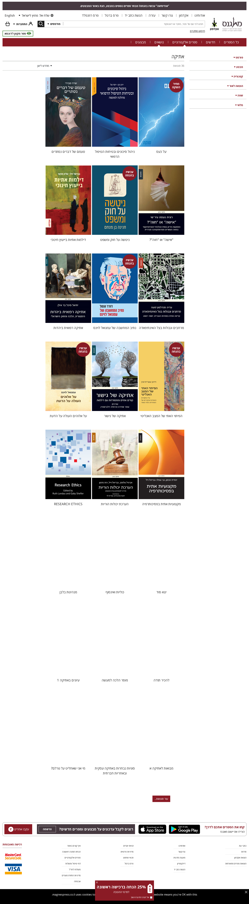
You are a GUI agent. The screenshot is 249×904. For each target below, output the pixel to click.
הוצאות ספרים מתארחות (235, 863)
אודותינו (199, 15)
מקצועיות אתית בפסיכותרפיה (161, 504)
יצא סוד (161, 592)
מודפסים (55, 24)
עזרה (152, 15)
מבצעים (140, 42)
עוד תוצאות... (161, 799)
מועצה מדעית (179, 857)
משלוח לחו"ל (75, 869)
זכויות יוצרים (128, 845)
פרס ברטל (112, 15)
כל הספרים (231, 42)
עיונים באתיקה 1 (68, 680)
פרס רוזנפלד (90, 15)
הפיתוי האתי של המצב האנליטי (161, 416)
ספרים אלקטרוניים (184, 42)
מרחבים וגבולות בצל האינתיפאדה (161, 327)
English (10, 15)
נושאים (159, 42)
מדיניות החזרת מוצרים (71, 875)
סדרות (243, 851)
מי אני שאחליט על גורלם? (68, 768)
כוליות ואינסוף (115, 592)
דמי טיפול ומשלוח (73, 863)
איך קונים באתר (74, 845)
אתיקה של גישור (115, 416)
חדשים (210, 42)
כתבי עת (242, 845)
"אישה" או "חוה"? (161, 239)
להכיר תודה (161, 680)
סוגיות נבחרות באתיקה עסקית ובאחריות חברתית (115, 770)
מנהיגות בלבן (68, 592)
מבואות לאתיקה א (161, 768)
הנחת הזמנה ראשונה (71, 851)
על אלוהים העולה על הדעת (68, 416)
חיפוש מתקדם (197, 31)
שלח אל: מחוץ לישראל (35, 15)
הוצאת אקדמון (240, 857)
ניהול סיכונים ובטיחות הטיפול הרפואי (115, 154)
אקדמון (183, 15)
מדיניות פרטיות (127, 851)
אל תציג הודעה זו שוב (140, 897)
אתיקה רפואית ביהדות (68, 327)
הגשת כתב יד (133, 15)
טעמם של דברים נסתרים (68, 151)
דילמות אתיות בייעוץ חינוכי (68, 239)
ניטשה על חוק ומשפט (115, 239)
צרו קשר (167, 15)
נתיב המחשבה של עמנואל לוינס (114, 327)
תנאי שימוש (128, 857)
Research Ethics (68, 504)
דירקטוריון (181, 863)
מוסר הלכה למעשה (115, 680)
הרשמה (47, 829)
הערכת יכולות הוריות (115, 504)
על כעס (161, 151)
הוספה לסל (161, 141)
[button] (28, 66)
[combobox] (134, 24)
